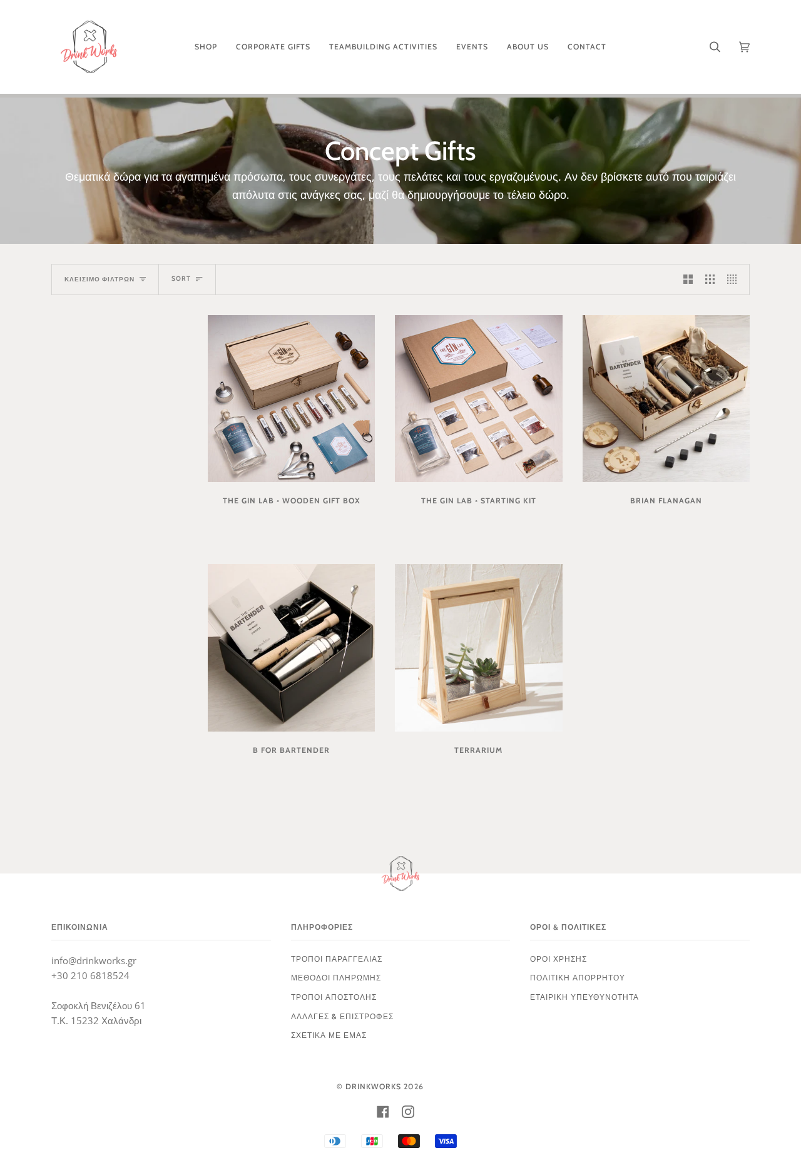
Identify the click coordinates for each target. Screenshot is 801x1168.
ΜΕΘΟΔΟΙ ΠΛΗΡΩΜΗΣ (336, 977)
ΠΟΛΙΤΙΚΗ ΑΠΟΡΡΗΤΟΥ (577, 977)
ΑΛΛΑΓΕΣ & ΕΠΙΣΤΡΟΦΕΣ (342, 1016)
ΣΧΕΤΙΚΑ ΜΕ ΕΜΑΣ (329, 1035)
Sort (181, 278)
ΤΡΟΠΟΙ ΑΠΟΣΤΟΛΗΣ (334, 997)
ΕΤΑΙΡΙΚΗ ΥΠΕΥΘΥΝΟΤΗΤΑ (584, 997)
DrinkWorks (373, 1086)
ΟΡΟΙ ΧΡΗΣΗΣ (558, 959)
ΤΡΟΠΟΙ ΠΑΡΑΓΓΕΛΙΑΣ (336, 959)
